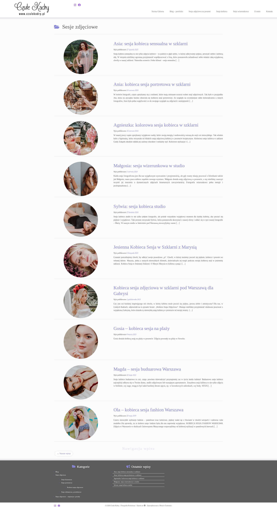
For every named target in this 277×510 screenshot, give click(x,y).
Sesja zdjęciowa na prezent (199, 11)
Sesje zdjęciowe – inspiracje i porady (68, 496)
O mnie (257, 11)
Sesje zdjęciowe (61, 475)
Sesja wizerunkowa (241, 11)
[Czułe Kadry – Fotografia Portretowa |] (32, 8)
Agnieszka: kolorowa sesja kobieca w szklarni (156, 125)
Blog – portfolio (176, 11)
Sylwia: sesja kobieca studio (139, 206)
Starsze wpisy (64, 453)
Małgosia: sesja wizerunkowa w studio (149, 165)
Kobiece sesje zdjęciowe (75, 487)
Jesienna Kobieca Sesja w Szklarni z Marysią (155, 247)
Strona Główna (158, 11)
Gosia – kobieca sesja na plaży (142, 328)
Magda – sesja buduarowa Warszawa (147, 369)
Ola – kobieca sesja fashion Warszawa (148, 409)
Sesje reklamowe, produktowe (71, 492)
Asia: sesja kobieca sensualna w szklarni (151, 43)
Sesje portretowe (66, 483)
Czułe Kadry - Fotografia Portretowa (123, 505)
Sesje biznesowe (66, 479)
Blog (57, 472)
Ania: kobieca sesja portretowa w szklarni (152, 84)
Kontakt (269, 11)
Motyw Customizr (166, 505)
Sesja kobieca (221, 11)
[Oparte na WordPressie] (145, 505)
